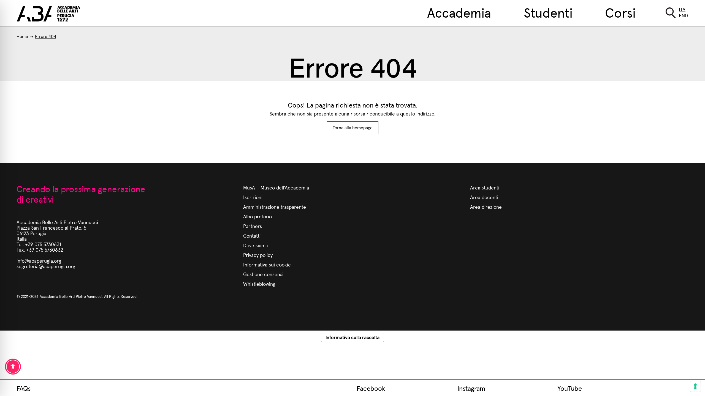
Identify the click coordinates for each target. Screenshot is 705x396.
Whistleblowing (259, 283)
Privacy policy (258, 254)
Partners (252, 225)
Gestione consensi (263, 274)
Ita (682, 9)
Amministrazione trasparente (274, 206)
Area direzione (486, 206)
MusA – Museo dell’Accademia (276, 187)
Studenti (548, 12)
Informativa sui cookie (267, 264)
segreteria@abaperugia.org (46, 266)
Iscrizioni (252, 197)
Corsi (620, 12)
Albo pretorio (257, 216)
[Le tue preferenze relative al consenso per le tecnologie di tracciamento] (695, 386)
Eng (683, 15)
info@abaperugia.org (39, 260)
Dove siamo (255, 245)
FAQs (24, 388)
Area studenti (484, 187)
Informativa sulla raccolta (352, 337)
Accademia (459, 12)
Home (22, 36)
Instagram (471, 388)
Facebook (371, 388)
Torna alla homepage (353, 127)
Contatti (252, 235)
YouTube (569, 388)
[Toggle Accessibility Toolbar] (13, 366)
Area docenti (484, 197)
